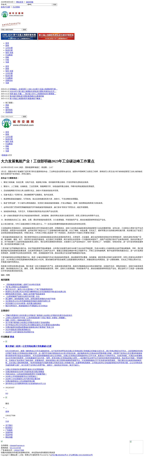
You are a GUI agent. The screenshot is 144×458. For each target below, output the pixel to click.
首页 (7, 43)
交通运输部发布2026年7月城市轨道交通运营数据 (24, 372)
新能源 (4, 155)
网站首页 (19, 2)
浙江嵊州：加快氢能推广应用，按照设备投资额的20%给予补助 (30, 299)
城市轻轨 (9, 110)
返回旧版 (29, 2)
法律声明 (9, 432)
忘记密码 (16, 7)
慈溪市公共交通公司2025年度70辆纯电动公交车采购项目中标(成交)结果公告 (35, 292)
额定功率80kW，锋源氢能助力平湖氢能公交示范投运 (26, 306)
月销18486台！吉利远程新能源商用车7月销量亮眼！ (26, 374)
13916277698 (19, 450)
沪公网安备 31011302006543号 (80, 455)
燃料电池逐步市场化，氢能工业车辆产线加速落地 (25, 294)
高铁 (7, 105)
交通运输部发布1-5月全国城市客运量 (20, 381)
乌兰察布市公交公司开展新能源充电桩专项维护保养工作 (27, 301)
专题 (7, 62)
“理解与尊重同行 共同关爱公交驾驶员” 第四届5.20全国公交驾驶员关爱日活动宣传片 (38, 315)
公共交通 (9, 48)
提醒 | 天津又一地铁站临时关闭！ (18, 320)
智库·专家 (9, 53)
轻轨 (7, 107)
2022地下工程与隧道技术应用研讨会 (19, 332)
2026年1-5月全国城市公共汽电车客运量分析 (22, 379)
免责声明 (9, 435)
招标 (7, 57)
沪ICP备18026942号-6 (59, 455)
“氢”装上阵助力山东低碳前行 (17, 287)
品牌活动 (9, 80)
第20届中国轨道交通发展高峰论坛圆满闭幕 (27, 96)
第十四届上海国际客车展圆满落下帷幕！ (26, 98)
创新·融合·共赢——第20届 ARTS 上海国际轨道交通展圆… (33, 94)
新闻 (7, 45)
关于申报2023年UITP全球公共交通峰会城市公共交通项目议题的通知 (32, 325)
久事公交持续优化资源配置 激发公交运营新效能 (24, 369)
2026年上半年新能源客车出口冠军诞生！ (21, 376)
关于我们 (9, 425)
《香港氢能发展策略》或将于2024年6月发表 (22, 284)
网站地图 (9, 437)
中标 (7, 60)
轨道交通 (9, 50)
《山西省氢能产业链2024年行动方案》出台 (22, 296)
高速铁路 (9, 112)
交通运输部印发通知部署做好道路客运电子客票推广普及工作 (29, 327)
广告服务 (9, 430)
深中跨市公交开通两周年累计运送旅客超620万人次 (25, 383)
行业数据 (9, 55)
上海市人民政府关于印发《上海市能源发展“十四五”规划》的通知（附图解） (35, 318)
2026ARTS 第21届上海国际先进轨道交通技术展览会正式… (33, 91)
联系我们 (9, 428)
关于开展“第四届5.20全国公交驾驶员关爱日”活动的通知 (27, 322)
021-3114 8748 (15, 448)
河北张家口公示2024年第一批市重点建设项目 (23, 303)
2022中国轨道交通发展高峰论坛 (18, 330)
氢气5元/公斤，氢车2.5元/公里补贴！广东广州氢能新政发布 (29, 289)
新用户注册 (5, 7)
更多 (12, 337)
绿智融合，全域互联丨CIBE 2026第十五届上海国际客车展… (33, 89)
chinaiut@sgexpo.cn (17, 445)
